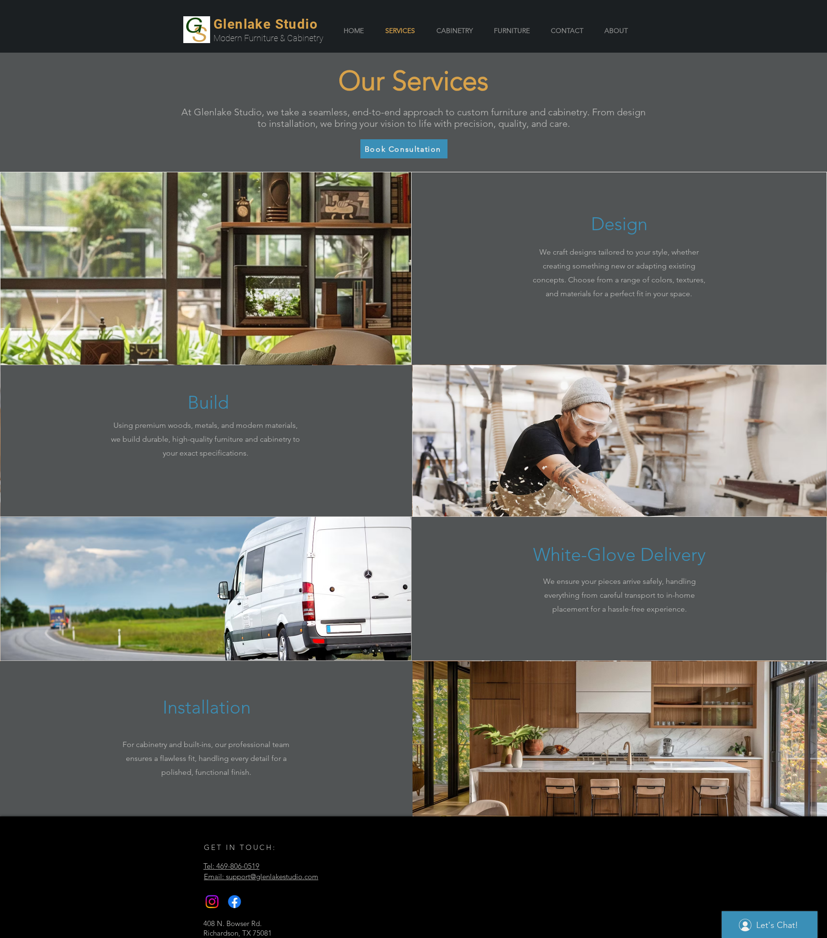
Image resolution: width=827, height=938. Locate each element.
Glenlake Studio (265, 24)
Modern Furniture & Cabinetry (268, 38)
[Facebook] (234, 901)
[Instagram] (212, 901)
